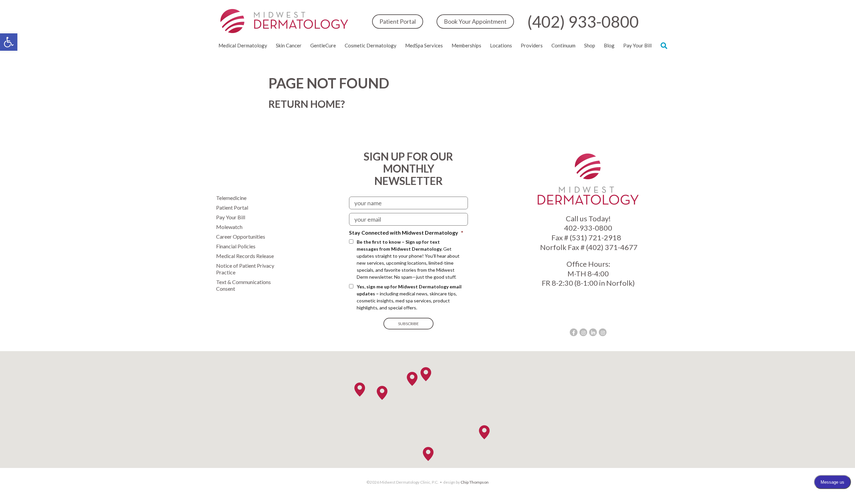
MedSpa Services (424, 45)
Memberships (466, 45)
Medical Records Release (245, 256)
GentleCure (323, 45)
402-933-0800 (588, 227)
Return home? (307, 104)
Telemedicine (231, 198)
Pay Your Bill (637, 45)
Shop (589, 45)
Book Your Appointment (475, 21)
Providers (532, 45)
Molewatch (229, 227)
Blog (609, 45)
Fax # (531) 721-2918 (586, 237)
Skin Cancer (289, 45)
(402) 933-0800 (583, 21)
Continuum (563, 45)
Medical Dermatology (242, 45)
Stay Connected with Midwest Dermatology (406, 232)
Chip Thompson (475, 482)
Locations (501, 45)
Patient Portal (397, 21)
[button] (8, 42)
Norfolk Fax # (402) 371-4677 (588, 247)
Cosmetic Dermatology (370, 45)
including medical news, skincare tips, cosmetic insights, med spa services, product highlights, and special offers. (409, 297)
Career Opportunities (240, 236)
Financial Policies (235, 246)
